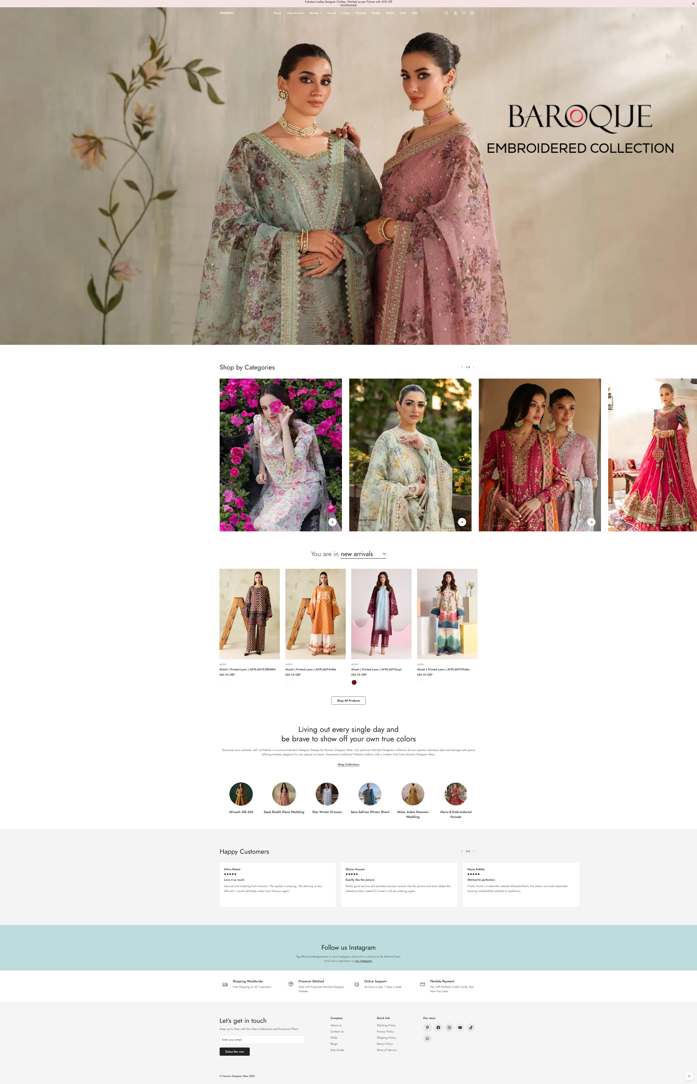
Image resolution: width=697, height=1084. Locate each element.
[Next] (473, 367)
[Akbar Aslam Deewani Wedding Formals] (413, 794)
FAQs (334, 1038)
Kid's (403, 13)
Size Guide (337, 1050)
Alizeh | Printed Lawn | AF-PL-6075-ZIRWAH (247, 669)
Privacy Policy (385, 1031)
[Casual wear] (332, 522)
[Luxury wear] (462, 522)
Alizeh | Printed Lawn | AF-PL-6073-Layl (376, 669)
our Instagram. (364, 961)
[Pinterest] (427, 1027)
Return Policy (385, 1044)
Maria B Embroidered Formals (456, 814)
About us (336, 1025)
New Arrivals (295, 13)
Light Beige (420, 682)
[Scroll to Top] (690, 1064)
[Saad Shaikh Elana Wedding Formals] (284, 794)
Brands (314, 13)
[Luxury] (410, 455)
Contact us (337, 1031)
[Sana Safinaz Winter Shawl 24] (370, 794)
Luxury (346, 13)
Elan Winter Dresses (327, 812)
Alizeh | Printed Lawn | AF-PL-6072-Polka (443, 669)
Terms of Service (387, 1050)
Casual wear (236, 520)
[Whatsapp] (427, 1038)
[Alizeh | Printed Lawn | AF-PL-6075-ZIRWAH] (249, 614)
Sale (414, 13)
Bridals (376, 13)
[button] (472, 13)
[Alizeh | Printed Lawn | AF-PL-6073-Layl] (381, 614)
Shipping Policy (386, 1038)
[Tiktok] (471, 1027)
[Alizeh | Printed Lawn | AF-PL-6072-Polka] (447, 614)
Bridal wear (624, 520)
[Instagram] (449, 1027)
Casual (331, 13)
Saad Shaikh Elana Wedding (284, 812)
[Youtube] (460, 1027)
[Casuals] (281, 455)
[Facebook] (438, 1027)
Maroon (354, 682)
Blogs (334, 1044)
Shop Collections (348, 764)
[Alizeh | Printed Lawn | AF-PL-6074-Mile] (315, 614)
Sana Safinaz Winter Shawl (370, 812)
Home (277, 13)
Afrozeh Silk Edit (241, 812)
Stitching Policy (386, 1025)
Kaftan (390, 13)
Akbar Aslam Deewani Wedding (413, 814)
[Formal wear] (591, 522)
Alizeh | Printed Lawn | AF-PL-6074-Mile (310, 669)
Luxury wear (366, 520)
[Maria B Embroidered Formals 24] (456, 794)
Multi (222, 682)
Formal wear (495, 520)
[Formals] (540, 455)
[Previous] (462, 367)
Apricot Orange (288, 682)
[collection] (241, 794)
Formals (361, 13)
